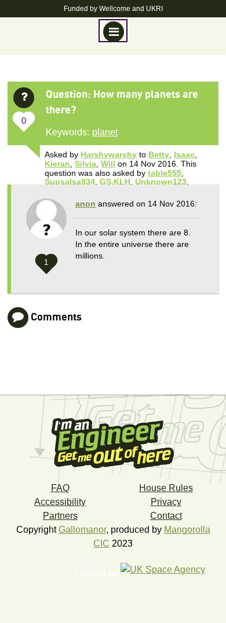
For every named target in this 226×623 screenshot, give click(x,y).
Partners (60, 516)
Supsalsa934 (70, 181)
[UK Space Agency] (169, 573)
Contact (166, 516)
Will (108, 163)
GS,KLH (115, 181)
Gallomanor (82, 529)
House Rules (166, 488)
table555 (164, 173)
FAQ (60, 488)
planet (105, 132)
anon (85, 203)
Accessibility (60, 502)
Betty (158, 154)
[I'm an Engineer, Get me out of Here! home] (113, 440)
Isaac (184, 154)
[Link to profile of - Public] (46, 224)
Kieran (57, 163)
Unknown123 (161, 181)
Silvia (85, 163)
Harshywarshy (109, 154)
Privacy (166, 502)
